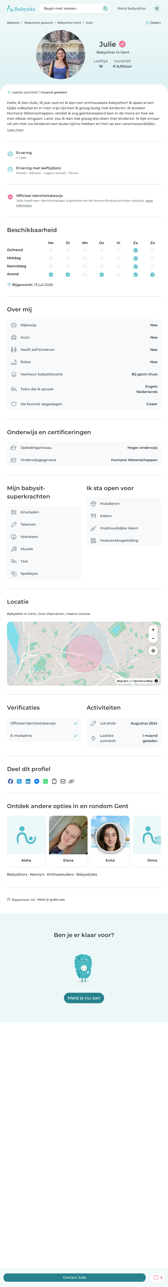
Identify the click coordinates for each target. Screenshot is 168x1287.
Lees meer (15, 130)
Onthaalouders (60, 874)
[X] (19, 781)
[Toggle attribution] (156, 681)
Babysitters (17, 874)
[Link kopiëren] (71, 781)
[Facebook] (10, 781)
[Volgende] (159, 840)
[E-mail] (63, 781)
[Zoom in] (153, 629)
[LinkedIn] (28, 781)
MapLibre (123, 681)
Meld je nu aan (84, 998)
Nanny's (37, 874)
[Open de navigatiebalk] (157, 8)
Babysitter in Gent (112, 52)
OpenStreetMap (143, 681)
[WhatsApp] (45, 781)
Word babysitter (131, 8)
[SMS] (54, 781)
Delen (155, 23)
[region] (84, 654)
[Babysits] (21, 9)
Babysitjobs (86, 874)
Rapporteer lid (23, 899)
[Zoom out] (153, 638)
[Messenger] (36, 781)
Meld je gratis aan (51, 899)
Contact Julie (74, 1277)
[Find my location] (153, 650)
